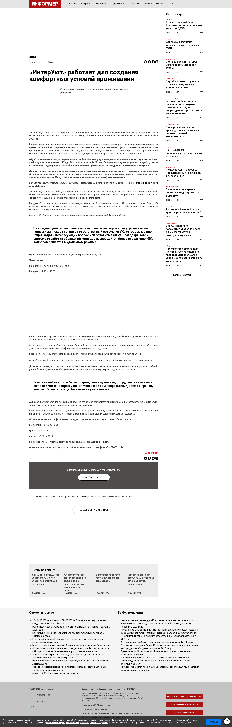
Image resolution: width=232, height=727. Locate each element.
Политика (135, 4)
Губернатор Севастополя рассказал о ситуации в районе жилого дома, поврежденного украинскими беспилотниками (184, 107)
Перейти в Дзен (92, 477)
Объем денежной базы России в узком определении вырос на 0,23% (184, 25)
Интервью (86, 4)
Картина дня (175, 14)
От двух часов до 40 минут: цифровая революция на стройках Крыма (157, 642)
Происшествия (172, 98)
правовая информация (184, 712)
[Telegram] (153, 61)
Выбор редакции (130, 612)
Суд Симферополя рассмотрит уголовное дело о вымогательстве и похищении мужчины (183, 230)
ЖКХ (32, 57)
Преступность (171, 223)
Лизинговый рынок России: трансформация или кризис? (183, 211)
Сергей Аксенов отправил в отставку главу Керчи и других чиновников (182, 84)
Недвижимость (118, 4)
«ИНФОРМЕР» (151, 453)
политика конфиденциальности (184, 704)
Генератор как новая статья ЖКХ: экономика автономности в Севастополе (71, 645)
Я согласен (213, 722)
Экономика (100, 4)
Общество (170, 246)
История (160, 4)
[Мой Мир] (156, 61)
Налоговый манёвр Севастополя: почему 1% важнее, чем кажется (155, 657)
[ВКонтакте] (145, 61)
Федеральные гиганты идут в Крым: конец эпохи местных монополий (157, 620)
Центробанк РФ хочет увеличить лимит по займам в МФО (184, 45)
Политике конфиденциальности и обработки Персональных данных (77, 723)
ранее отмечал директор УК (142, 183)
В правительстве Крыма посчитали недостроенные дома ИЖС (182, 192)
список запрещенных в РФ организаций (184, 696)
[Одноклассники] (149, 61)
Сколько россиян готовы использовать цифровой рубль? (181, 64)
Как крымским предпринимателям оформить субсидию (184, 153)
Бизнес (148, 4)
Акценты (71, 4)
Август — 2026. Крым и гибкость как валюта (55, 673)
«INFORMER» (81, 497)
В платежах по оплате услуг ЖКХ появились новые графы (108, 578)
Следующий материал (94, 510)
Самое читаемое (41, 612)
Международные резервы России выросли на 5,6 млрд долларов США (183, 172)
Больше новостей (182, 275)
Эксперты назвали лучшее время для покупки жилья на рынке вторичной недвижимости (183, 132)
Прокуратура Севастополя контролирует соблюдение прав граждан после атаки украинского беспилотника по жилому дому (184, 255)
